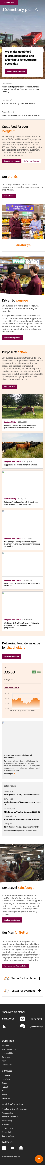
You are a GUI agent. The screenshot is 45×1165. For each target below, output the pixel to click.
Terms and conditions (11, 1117)
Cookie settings (8, 1136)
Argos (4, 1083)
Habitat (5, 1087)
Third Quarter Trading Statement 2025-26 (22, 812)
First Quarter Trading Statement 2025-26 (22, 827)
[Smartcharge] (36, 1026)
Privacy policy (7, 1113)
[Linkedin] (4, 1148)
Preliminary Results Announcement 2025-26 (22, 803)
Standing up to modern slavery (14, 1109)
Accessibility (7, 1121)
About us (5, 1046)
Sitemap (5, 1124)
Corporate (6, 1075)
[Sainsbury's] (8, 1018)
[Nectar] (22, 1026)
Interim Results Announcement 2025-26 (21, 819)
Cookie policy (7, 1128)
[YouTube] (12, 1148)
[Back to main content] (39, 1159)
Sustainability (7, 1053)
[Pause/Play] (38, 875)
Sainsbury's (7, 1079)
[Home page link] (18, 10)
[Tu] (4, 1026)
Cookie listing (7, 1132)
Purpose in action (9, 1049)
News (4, 1061)
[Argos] (22, 1018)
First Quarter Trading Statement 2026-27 (22, 795)
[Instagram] (21, 1148)
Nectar (4, 1095)
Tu (3, 1091)
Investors (6, 1057)
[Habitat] (36, 1018)
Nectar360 (6, 1098)
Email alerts (7, 1065)
